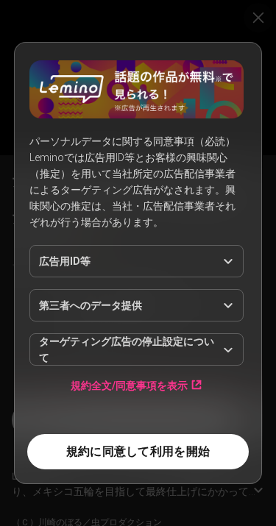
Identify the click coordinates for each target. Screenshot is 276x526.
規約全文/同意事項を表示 (129, 385)
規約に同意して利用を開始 (138, 451)
